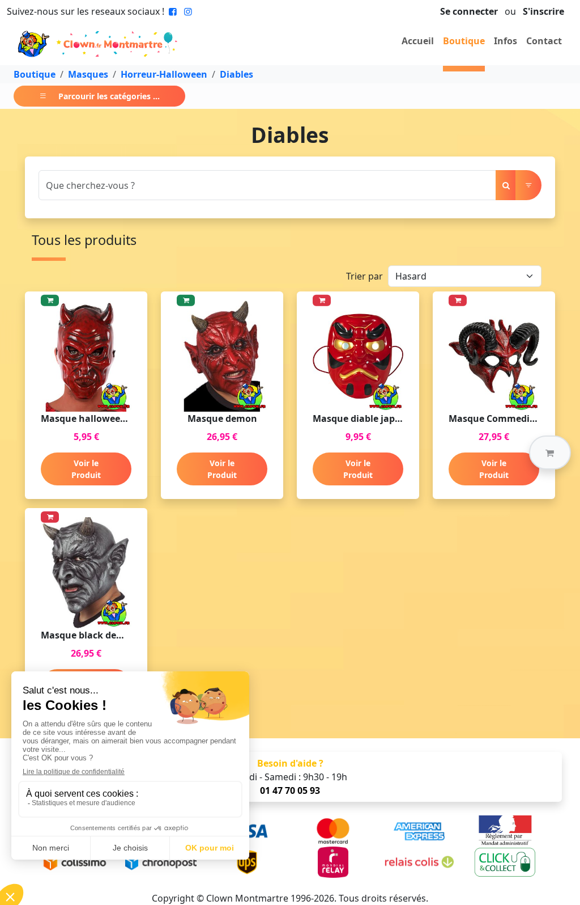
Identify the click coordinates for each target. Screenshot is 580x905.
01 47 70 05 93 (290, 790)
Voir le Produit (86, 469)
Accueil (418, 41)
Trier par (364, 276)
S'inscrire (543, 11)
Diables (236, 74)
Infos (505, 41)
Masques (88, 74)
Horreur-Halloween (164, 74)
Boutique (464, 41)
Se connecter (469, 11)
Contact (544, 41)
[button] (550, 452)
